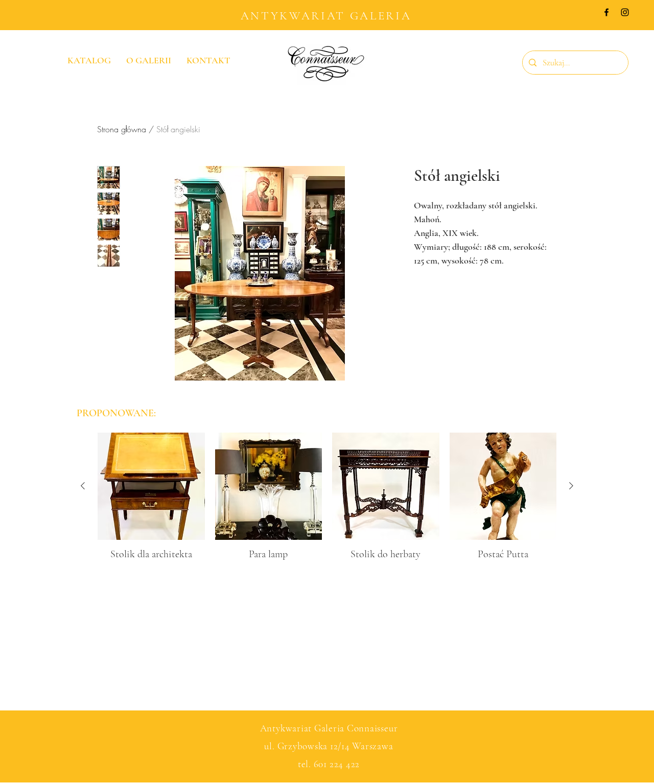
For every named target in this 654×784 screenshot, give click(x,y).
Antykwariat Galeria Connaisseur (329, 728)
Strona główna (121, 129)
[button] (605, 43)
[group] (327, 496)
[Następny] (571, 486)
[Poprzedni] (83, 486)
